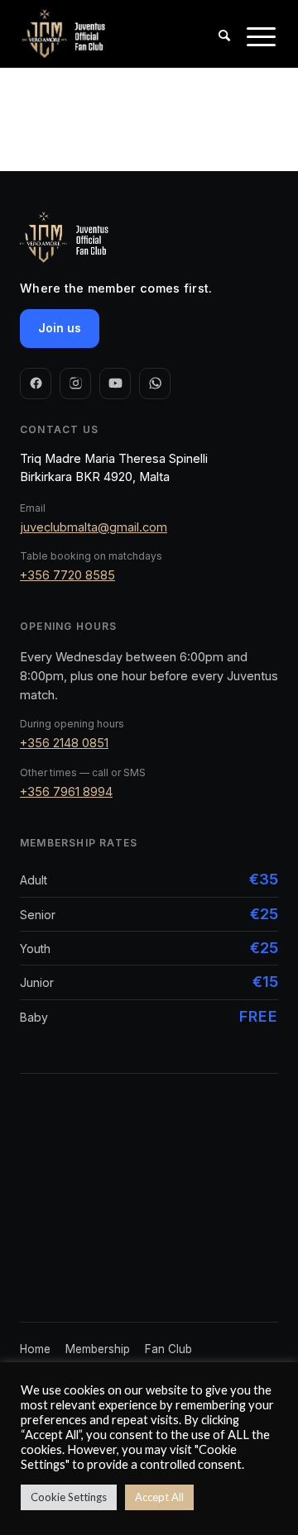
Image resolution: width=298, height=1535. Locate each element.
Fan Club (168, 1349)
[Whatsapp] (155, 383)
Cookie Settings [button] (69, 1497)
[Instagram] (75, 383)
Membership (97, 1349)
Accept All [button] (159, 1497)
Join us (59, 328)
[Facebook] (35, 383)
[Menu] (253, 50)
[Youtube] (115, 383)
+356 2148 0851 (64, 743)
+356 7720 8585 (67, 575)
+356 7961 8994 (66, 791)
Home (35, 1349)
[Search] (216, 50)
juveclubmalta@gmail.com (93, 527)
